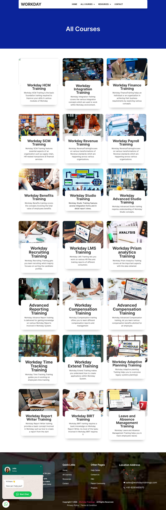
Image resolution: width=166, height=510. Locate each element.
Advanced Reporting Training (39, 309)
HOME (74, 4)
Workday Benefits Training (39, 197)
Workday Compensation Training (83, 309)
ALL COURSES (86, 4)
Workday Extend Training (83, 364)
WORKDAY (31, 4)
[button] (41, 466)
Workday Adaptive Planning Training (127, 363)
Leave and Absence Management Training (127, 421)
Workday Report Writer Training (39, 417)
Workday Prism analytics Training (126, 252)
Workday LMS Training (83, 250)
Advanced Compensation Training (127, 309)
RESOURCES (103, 4)
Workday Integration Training (83, 89)
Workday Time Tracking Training (39, 366)
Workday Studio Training (83, 197)
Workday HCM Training (39, 87)
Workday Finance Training (127, 87)
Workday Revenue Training (83, 142)
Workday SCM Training (38, 142)
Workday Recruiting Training (39, 252)
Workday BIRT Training (82, 417)
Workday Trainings (87, 502)
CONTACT (119, 4)
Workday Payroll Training (126, 142)
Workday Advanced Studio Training (127, 198)
